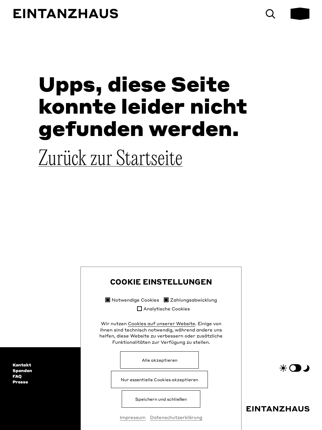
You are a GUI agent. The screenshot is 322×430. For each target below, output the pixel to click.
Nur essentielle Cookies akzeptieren (159, 379)
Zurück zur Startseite (110, 159)
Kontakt (22, 364)
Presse (20, 381)
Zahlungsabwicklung (193, 299)
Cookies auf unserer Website (161, 323)
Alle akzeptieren (159, 360)
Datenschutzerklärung (176, 417)
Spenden (22, 370)
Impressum (133, 417)
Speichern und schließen (161, 399)
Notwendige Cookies (135, 299)
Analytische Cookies (166, 308)
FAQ (17, 376)
